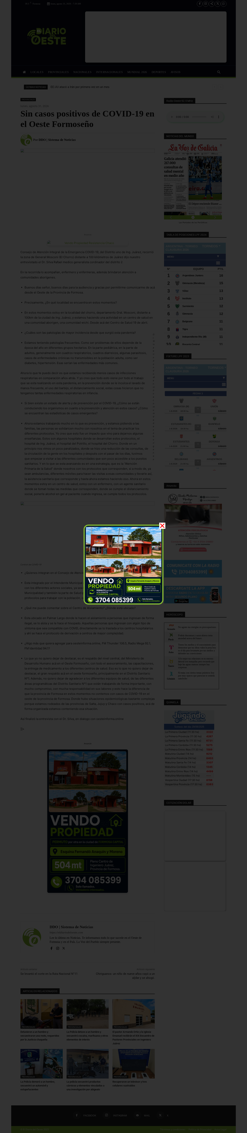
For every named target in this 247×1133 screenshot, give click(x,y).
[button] (162, 526)
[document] (123, 566)
